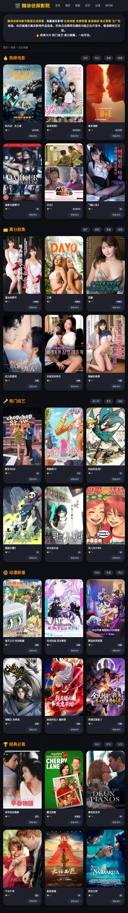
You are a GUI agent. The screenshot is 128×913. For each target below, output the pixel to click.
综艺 (87, 5)
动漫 (97, 5)
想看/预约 (33, 136)
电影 (67, 5)
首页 (57, 5)
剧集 (77, 5)
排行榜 (109, 5)
